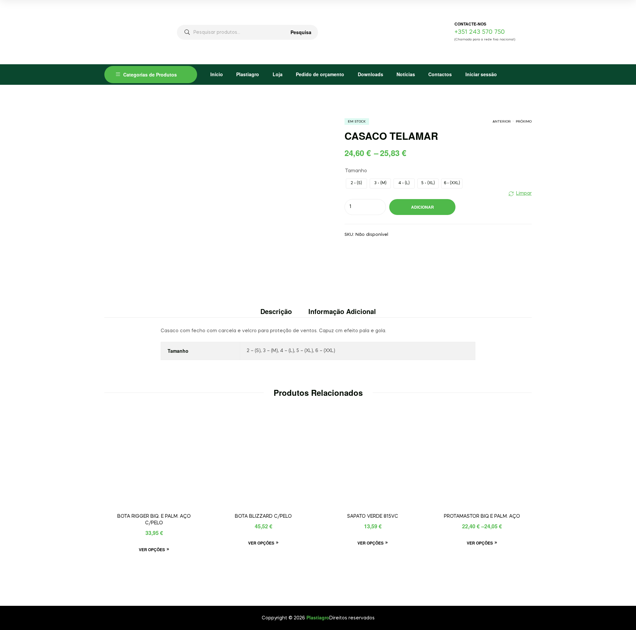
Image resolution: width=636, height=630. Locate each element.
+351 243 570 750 (479, 32)
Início (216, 74)
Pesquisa (301, 32)
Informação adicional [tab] (342, 311)
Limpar (524, 193)
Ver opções (152, 549)
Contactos (440, 74)
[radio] (356, 183)
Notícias (406, 74)
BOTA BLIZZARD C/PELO (263, 516)
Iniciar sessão (481, 74)
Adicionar (422, 207)
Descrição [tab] (276, 311)
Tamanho (356, 171)
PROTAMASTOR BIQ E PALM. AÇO (482, 516)
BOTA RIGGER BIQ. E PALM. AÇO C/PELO (154, 519)
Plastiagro (247, 74)
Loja (278, 74)
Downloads (370, 74)
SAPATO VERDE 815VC (372, 516)
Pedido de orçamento (320, 74)
